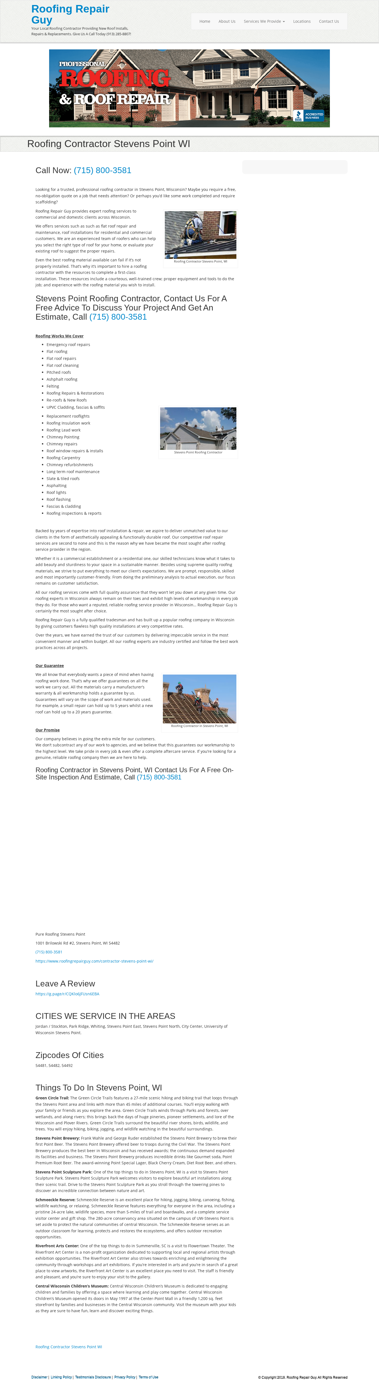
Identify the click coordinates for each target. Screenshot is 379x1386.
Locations (302, 21)
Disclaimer (39, 1377)
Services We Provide (263, 21)
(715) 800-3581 (103, 170)
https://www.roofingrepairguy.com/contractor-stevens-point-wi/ (94, 961)
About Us (227, 21)
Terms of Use (148, 1377)
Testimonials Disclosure (93, 1377)
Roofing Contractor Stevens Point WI (69, 1346)
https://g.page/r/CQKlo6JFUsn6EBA (67, 993)
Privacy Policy (124, 1377)
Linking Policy (61, 1377)
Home (204, 21)
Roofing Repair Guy (70, 14)
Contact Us (329, 21)
